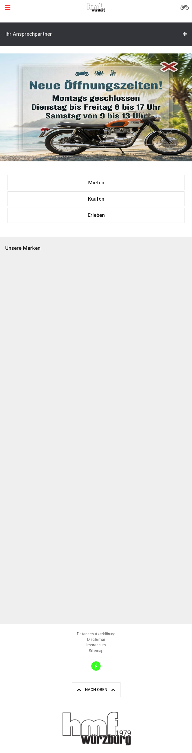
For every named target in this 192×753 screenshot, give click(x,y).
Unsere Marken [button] (22, 248)
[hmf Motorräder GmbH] (96, 7)
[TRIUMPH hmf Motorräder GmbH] (141, 300)
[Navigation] (7, 7)
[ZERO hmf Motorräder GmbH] (50, 482)
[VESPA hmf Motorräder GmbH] (141, 391)
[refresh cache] (96, 666)
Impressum (96, 645)
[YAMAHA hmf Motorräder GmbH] (141, 482)
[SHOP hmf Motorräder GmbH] (50, 573)
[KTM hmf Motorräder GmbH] (50, 300)
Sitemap (96, 650)
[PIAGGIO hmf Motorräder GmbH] (50, 391)
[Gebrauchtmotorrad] (184, 7)
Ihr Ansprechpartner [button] (28, 34)
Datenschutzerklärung (96, 634)
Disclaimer (96, 639)
